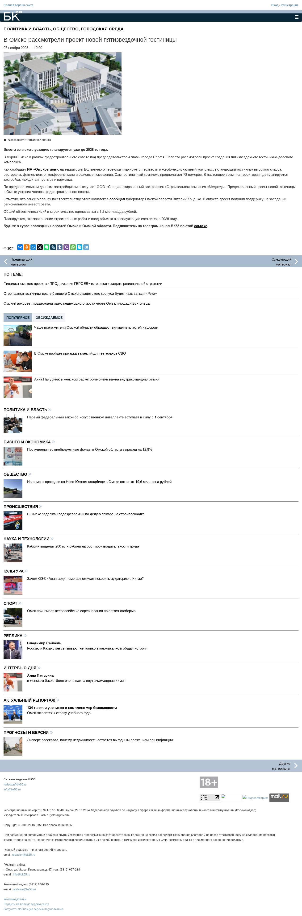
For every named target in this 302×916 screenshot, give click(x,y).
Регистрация (289, 5)
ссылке (200, 225)
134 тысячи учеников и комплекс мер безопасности (72, 707)
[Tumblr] (60, 247)
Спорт (11, 603)
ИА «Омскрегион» (42, 169)
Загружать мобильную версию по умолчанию (33, 909)
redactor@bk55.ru (15, 784)
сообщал (117, 198)
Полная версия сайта (19, 5)
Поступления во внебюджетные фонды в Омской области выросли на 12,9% (89, 449)
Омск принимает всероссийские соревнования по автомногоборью (81, 610)
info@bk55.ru (12, 789)
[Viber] (66, 247)
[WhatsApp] (73, 247)
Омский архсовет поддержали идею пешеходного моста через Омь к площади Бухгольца (77, 303)
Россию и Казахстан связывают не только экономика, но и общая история (87, 648)
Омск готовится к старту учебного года (59, 712)
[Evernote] (46, 247)
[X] (40, 247)
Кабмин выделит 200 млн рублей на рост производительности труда (83, 546)
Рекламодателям (15, 899)
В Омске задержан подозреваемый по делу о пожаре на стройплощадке (86, 513)
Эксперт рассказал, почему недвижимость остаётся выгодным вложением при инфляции (100, 739)
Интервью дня (21, 668)
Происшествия (21, 506)
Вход (275, 5)
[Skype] (79, 247)
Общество (66, 29)
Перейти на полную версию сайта (26, 904)
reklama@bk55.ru (24, 889)
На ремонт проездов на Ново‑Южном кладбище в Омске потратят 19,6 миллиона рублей (99, 481)
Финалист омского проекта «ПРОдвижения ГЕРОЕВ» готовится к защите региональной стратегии (83, 283)
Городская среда (102, 29)
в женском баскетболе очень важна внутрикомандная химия (76, 680)
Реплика (14, 635)
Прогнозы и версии (27, 732)
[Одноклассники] (26, 247)
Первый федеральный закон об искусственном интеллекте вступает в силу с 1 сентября (99, 416)
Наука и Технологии (27, 538)
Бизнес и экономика (28, 442)
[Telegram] (86, 247)
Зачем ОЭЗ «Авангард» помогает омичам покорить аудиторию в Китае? (85, 578)
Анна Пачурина (40, 675)
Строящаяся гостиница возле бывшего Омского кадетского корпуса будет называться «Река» (80, 293)
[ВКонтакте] (20, 247)
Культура (14, 571)
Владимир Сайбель (44, 643)
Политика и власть (27, 29)
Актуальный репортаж (30, 700)
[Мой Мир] (33, 247)
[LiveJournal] (53, 247)
